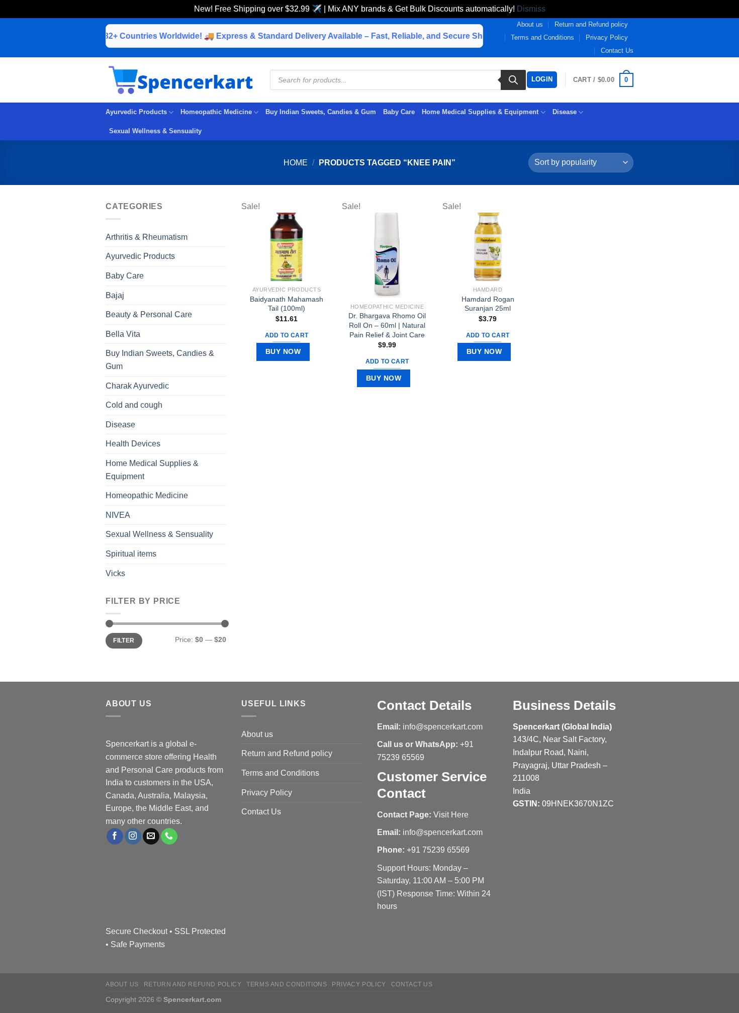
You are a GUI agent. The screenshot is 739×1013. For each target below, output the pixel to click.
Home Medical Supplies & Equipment (480, 112)
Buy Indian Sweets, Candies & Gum (320, 112)
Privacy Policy (607, 37)
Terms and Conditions (542, 37)
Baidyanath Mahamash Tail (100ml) (286, 304)
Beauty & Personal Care (149, 314)
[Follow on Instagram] (133, 836)
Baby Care (399, 112)
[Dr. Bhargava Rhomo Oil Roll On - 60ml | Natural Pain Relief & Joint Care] (387, 255)
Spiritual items (131, 553)
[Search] (513, 80)
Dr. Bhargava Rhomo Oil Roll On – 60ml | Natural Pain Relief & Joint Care (387, 325)
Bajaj (115, 295)
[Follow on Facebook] (115, 836)
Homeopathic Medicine (216, 112)
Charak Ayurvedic (137, 386)
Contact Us (617, 50)
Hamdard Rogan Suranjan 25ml (487, 304)
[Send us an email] (151, 836)
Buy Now (283, 351)
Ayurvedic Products (136, 112)
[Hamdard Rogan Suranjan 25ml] (487, 247)
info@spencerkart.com (443, 726)
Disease (564, 112)
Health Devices (133, 443)
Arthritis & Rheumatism (147, 237)
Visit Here (451, 814)
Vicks (115, 573)
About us (530, 24)
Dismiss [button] (531, 9)
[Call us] (169, 836)
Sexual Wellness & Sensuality (155, 131)
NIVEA (118, 515)
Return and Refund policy (591, 24)
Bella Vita (123, 334)
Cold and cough (134, 405)
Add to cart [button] (287, 335)
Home (296, 162)
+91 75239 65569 (438, 850)
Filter (123, 640)
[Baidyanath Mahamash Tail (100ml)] (286, 247)
